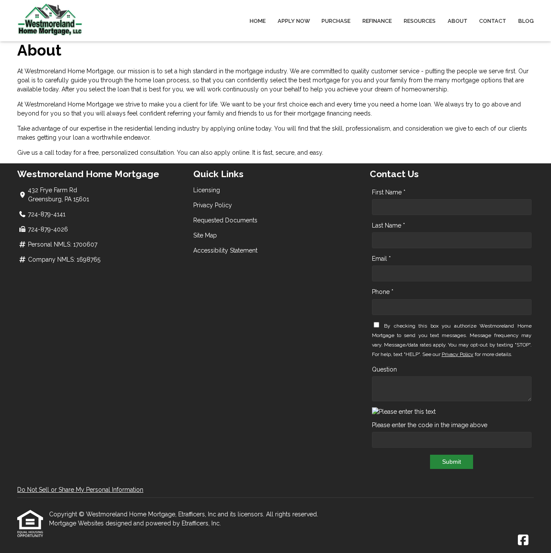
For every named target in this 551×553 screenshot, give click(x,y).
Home (258, 21)
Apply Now (294, 21)
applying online (232, 128)
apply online (231, 152)
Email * (381, 258)
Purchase (336, 21)
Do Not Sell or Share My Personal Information (80, 489)
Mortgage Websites (77, 523)
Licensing (206, 190)
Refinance (377, 21)
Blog (526, 21)
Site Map (205, 235)
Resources (420, 21)
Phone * (382, 291)
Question (384, 369)
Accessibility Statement (225, 250)
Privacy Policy (212, 205)
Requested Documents (225, 220)
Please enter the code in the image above (429, 425)
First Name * (389, 192)
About (457, 21)
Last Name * (388, 225)
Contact (492, 21)
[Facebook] (523, 540)
